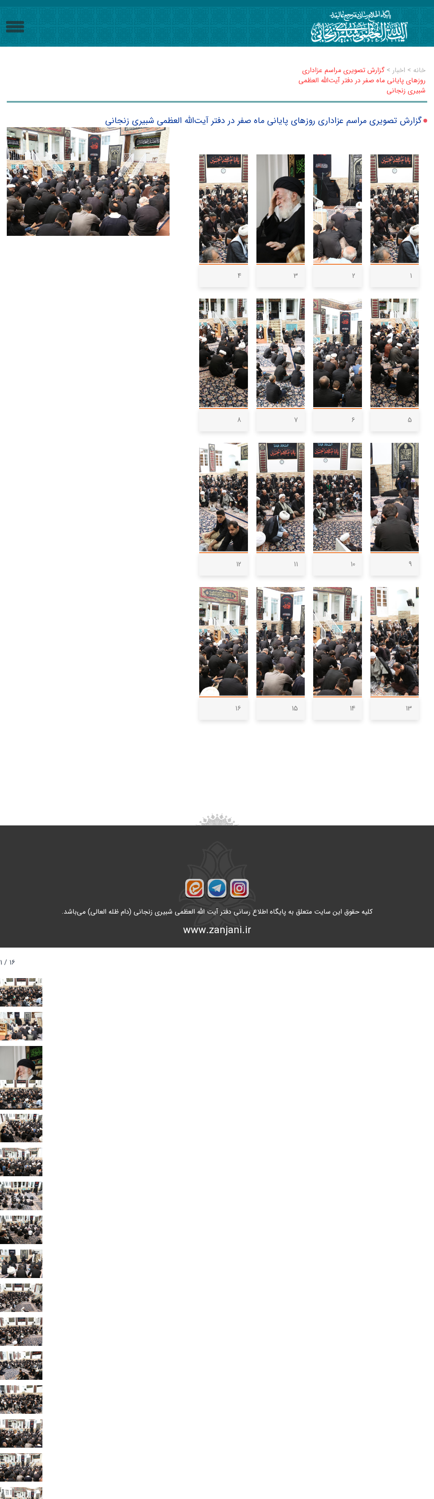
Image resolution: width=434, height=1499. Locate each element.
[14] (337, 641)
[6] (337, 353)
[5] (394, 353)
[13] (394, 641)
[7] (280, 353)
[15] (280, 641)
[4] (223, 208)
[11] (280, 497)
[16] (223, 641)
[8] (223, 353)
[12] (223, 497)
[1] (394, 208)
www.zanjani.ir (217, 931)
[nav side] (15, 27)
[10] (337, 497)
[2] (337, 208)
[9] (394, 497)
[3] (280, 208)
